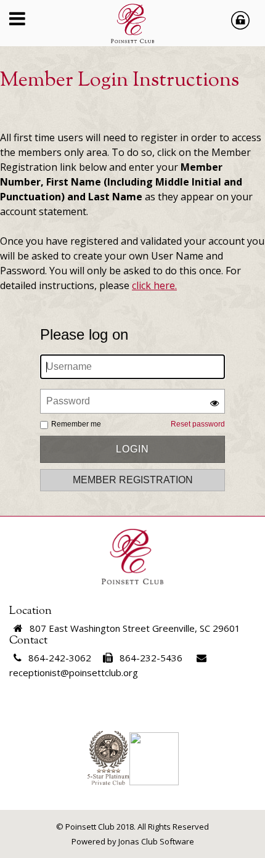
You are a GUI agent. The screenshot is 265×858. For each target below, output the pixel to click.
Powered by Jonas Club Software (132, 841)
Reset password (198, 424)
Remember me (76, 424)
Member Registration (133, 480)
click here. (154, 285)
